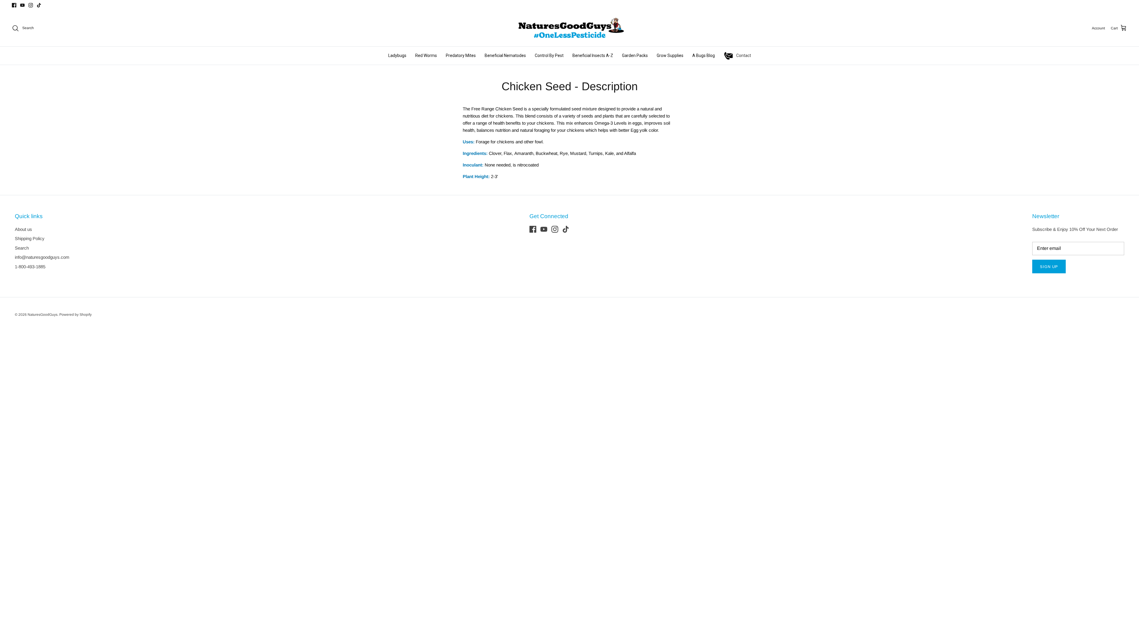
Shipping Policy (29, 238)
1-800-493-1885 (30, 266)
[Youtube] (22, 5)
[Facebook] (14, 5)
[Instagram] (30, 5)
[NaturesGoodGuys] (569, 28)
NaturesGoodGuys (43, 314)
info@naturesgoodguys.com (42, 257)
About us (23, 229)
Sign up (1049, 266)
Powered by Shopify (75, 314)
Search (22, 247)
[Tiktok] (39, 5)
